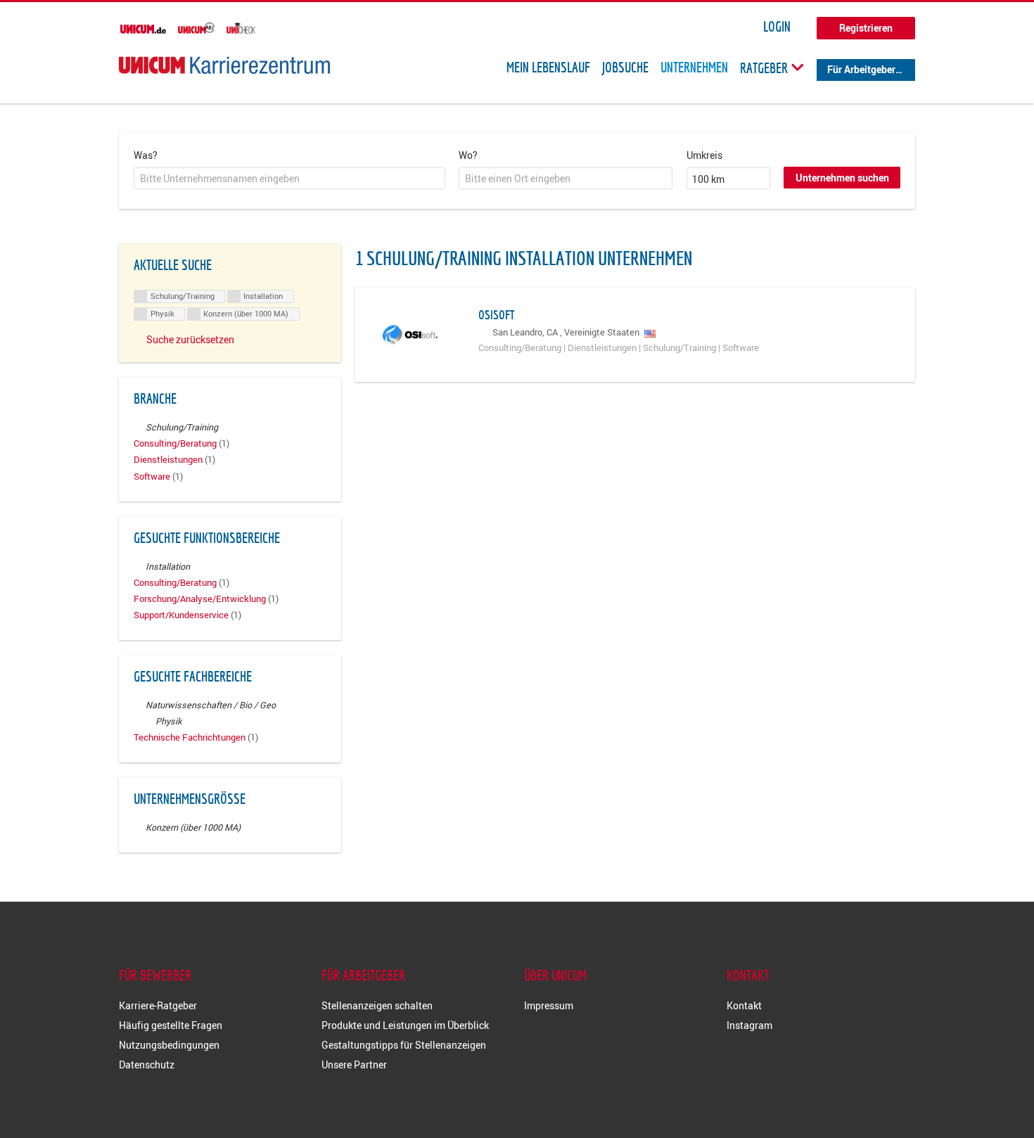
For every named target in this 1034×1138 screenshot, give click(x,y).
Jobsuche (625, 67)
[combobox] (289, 178)
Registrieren (866, 27)
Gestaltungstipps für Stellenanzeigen (403, 1044)
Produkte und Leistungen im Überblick (405, 1025)
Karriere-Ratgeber (158, 1005)
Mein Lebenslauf (548, 67)
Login (777, 26)
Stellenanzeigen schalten (377, 1005)
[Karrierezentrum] (224, 65)
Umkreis (704, 155)
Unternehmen (694, 67)
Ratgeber (765, 67)
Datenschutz (146, 1064)
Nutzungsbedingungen (169, 1044)
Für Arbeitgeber (861, 69)
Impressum (548, 1005)
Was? (146, 155)
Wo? (468, 155)
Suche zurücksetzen (190, 339)
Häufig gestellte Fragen (170, 1025)
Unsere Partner (354, 1064)
